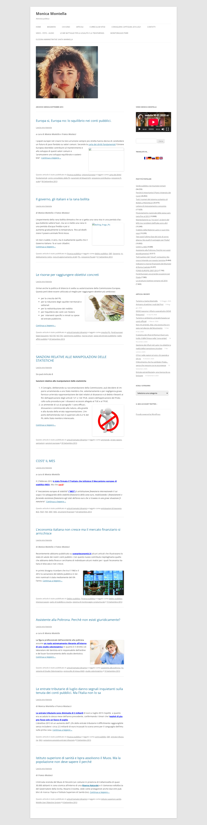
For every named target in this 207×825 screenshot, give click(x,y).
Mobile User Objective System (48, 802)
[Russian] (153, 158)
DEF (110, 253)
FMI (46, 511)
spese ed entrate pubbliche (105, 335)
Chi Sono (66, 27)
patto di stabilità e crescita (61, 602)
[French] (146, 158)
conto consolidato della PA (59, 178)
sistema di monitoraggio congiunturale (89, 602)
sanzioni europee (52, 443)
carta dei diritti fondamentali (102, 144)
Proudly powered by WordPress (148, 414)
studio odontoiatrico (94, 671)
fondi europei (117, 332)
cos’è (60, 484)
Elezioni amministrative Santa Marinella (54, 39)
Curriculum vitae (97, 27)
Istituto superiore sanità (111, 799)
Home (38, 27)
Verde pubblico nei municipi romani (151, 186)
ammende (105, 439)
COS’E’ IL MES (45, 461)
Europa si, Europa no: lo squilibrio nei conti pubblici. (73, 120)
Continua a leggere (51, 158)
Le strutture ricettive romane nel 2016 (151, 280)
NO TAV (59, 335)
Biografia (51, 27)
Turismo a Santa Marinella (147, 301)
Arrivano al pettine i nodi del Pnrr (149, 304)
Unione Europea (88, 174)
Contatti (151, 27)
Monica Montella (51, 13)
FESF (42, 511)
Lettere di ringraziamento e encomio (151, 206)
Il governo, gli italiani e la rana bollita (62, 199)
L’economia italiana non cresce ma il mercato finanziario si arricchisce (78, 531)
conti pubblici (100, 736)
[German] (149, 158)
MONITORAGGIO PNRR (119, 33)
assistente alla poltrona (110, 667)
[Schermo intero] (167, 129)
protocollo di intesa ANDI (74, 671)
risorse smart (87, 335)
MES (55, 511)
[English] (161, 158)
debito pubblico (101, 253)
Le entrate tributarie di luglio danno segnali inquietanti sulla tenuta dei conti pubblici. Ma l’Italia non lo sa (79, 691)
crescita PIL (105, 332)
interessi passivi (42, 602)
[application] (153, 122)
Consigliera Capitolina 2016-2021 (126, 27)
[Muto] (163, 129)
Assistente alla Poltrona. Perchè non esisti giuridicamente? (78, 619)
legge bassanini (42, 335)
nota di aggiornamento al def (65, 257)
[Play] (139, 129)
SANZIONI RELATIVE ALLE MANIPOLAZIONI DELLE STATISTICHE (71, 359)
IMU (40, 740)
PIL (79, 257)
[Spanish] (157, 158)
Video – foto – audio (45, 33)
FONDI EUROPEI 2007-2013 (147, 270)
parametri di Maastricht (81, 178)
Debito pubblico (73, 598)
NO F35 (52, 335)
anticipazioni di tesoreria (111, 508)
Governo (116, 253)
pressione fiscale (88, 257)
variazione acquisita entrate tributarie (59, 740)
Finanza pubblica (74, 174)
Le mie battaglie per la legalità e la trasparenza (82, 33)
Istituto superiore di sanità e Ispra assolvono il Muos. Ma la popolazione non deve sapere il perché (78, 760)
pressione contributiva (101, 178)
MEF (51, 511)
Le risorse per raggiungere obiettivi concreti (67, 274)
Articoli (79, 27)
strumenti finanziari (66, 511)
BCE (37, 511)
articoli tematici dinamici (77, 332)
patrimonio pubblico (72, 335)
